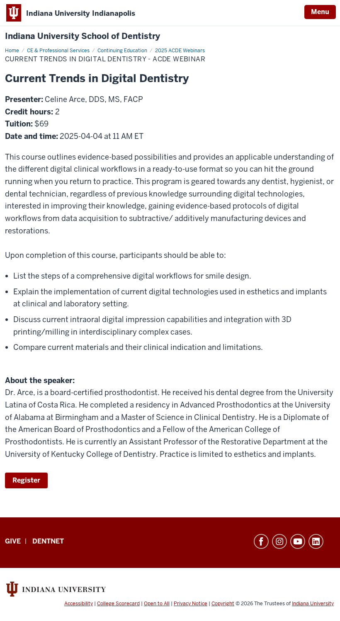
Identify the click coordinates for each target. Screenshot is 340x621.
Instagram (279, 541)
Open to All (157, 603)
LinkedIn (315, 541)
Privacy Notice (190, 603)
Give (13, 541)
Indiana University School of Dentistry (82, 36)
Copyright (222, 603)
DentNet (48, 541)
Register (26, 480)
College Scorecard (118, 603)
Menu (320, 11)
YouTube (297, 541)
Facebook (261, 541)
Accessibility (78, 603)
